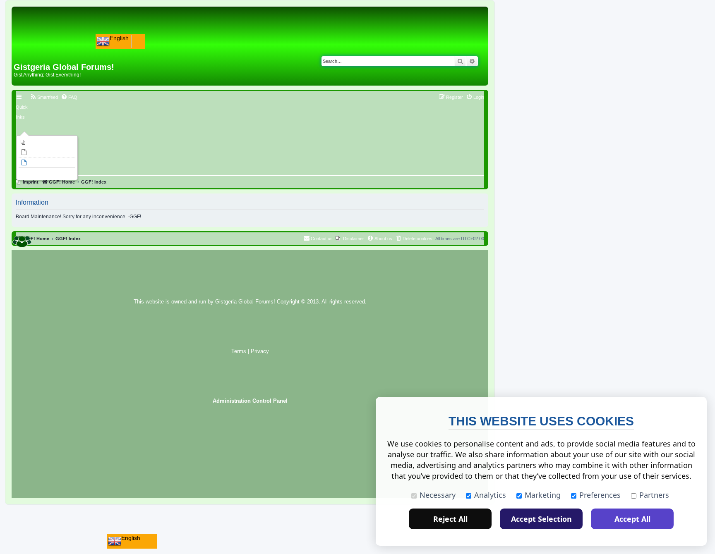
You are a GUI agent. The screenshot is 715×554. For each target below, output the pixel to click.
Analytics (490, 495)
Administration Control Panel (250, 401)
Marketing (543, 495)
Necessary (438, 495)
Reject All (450, 519)
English (119, 38)
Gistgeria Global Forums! (245, 302)
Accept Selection (541, 519)
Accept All (632, 519)
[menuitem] (47, 142)
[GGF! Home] (35, 49)
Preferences (600, 495)
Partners (654, 495)
